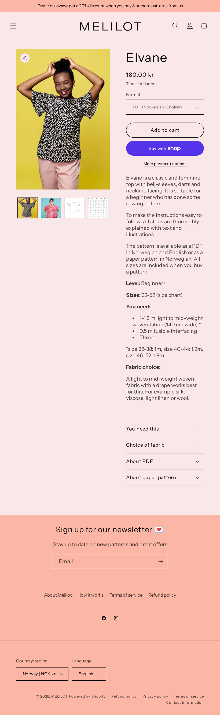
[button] (13, 26)
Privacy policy (155, 696)
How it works (91, 595)
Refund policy (162, 595)
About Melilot (58, 595)
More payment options (165, 163)
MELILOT (59, 696)
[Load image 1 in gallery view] (28, 208)
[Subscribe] (160, 561)
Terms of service (125, 595)
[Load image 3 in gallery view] (74, 208)
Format (133, 94)
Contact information (185, 702)
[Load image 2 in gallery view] (51, 208)
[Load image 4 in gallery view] (98, 208)
